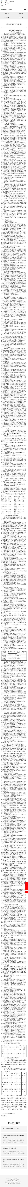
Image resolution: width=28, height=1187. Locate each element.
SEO (19, 1182)
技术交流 (7, 13)
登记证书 (18, 1183)
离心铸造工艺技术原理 (9, 1148)
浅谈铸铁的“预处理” (10, 1113)
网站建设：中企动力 (10, 1182)
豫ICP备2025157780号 (13, 1180)
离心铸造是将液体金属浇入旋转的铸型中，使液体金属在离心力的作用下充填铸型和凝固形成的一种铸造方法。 (13, 1153)
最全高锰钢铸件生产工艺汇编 (11, 1128)
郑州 (16, 1182)
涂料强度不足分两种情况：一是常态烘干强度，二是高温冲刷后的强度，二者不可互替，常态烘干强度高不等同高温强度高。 (13, 1142)
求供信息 (21, 13)
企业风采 (7, 17)
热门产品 (21, 17)
